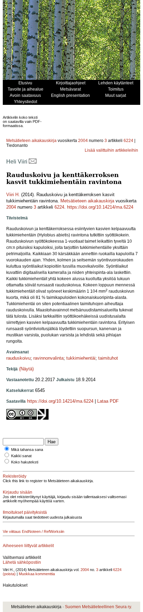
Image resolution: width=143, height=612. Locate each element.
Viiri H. (13, 194)
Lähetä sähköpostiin (22, 562)
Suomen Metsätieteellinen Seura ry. (98, 606)
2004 (83, 140)
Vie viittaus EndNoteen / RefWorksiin (33, 531)
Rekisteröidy (14, 476)
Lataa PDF (108, 401)
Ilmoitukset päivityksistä (25, 512)
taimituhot (108, 358)
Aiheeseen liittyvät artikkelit (28, 545)
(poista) (9, 574)
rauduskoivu (18, 358)
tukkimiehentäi (80, 358)
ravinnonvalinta (48, 358)
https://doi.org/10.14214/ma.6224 (100, 207)
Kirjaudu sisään (17, 492)
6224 (128, 140)
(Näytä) (26, 368)
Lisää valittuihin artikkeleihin (111, 150)
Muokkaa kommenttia (37, 574)
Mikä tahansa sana (27, 449)
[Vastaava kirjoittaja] (32, 162)
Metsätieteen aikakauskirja (31, 140)
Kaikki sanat (21, 456)
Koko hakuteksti (24, 462)
